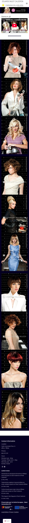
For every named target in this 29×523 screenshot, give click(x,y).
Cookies (16, 512)
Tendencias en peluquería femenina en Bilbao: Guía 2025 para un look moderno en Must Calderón (14, 475)
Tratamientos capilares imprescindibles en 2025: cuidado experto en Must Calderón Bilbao (14, 483)
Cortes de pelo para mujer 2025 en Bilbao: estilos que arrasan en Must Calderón (12, 490)
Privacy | (11, 512)
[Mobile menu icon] (27, 3)
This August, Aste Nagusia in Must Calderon (13, 496)
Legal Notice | (5, 512)
